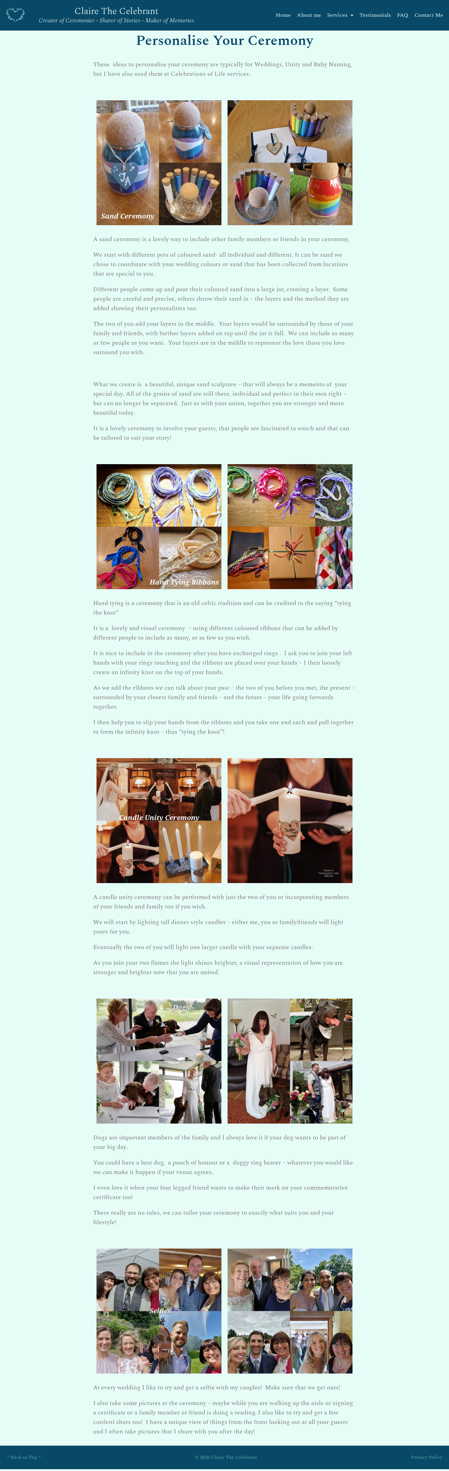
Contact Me (428, 15)
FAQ (402, 15)
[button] (340, 15)
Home (283, 15)
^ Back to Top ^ (24, 1457)
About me (309, 15)
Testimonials (375, 15)
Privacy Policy (426, 1457)
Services (337, 15)
